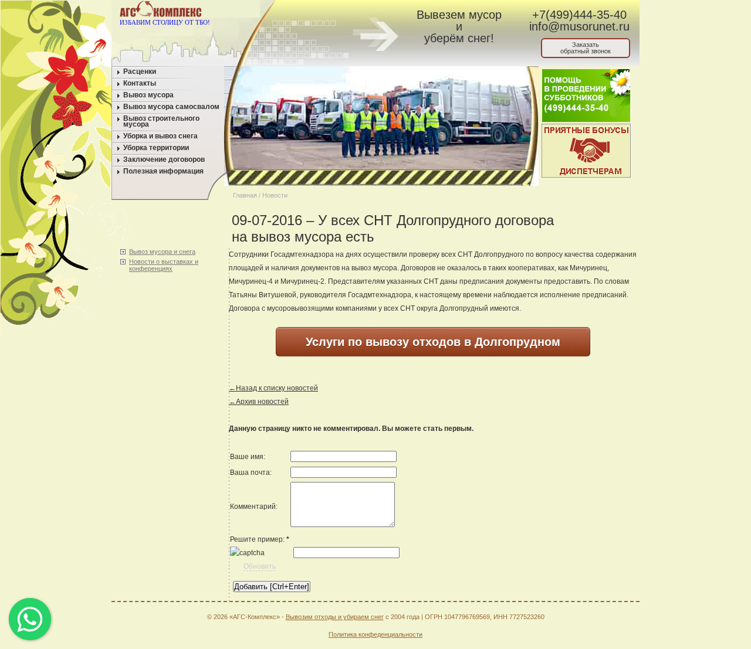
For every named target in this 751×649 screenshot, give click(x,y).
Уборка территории (156, 148)
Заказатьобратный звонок (585, 48)
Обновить (259, 566)
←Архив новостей (259, 401)
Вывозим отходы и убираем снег (335, 616)
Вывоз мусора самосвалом (171, 107)
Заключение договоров (164, 159)
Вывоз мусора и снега (162, 251)
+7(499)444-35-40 (579, 14)
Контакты (139, 83)
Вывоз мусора (148, 95)
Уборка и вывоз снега (160, 136)
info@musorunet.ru (579, 26)
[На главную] (280, 11)
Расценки (139, 71)
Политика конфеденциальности (375, 634)
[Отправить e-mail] (324, 11)
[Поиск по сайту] (347, 11)
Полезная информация (163, 171)
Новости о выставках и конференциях (163, 265)
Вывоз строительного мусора (161, 121)
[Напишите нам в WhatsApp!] (302, 11)
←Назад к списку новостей (273, 388)
